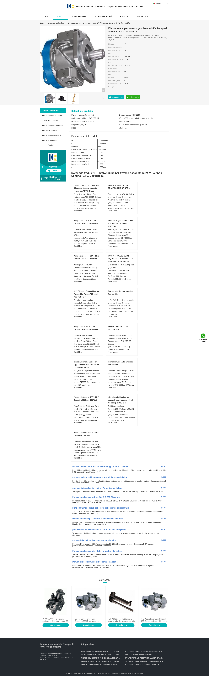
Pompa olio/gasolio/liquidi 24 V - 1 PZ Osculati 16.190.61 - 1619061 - (121, 223)
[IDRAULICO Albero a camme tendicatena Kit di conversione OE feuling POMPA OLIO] (55, 602)
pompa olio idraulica (56, 23)
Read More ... (79, 211)
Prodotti (60, 16)
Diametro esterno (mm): (114, 51)
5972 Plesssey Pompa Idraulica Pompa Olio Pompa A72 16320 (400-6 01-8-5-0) (86, 294)
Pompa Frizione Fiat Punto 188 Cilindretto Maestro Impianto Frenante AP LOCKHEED (86, 188)
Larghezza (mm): (114, 81)
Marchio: (111, 44)
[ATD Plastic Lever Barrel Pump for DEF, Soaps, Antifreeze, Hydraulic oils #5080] (154, 602)
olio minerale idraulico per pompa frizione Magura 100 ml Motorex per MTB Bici (120, 400)
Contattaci (124, 16)
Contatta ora (55, 625)
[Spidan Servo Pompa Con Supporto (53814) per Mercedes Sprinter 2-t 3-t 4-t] (88, 602)
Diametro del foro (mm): (114, 73)
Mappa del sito (143, 16)
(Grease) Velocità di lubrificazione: (115, 67)
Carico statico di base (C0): (115, 60)
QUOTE (163, 466)
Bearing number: (114, 56)
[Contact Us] (203, 338)
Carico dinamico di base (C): (114, 85)
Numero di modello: (115, 47)
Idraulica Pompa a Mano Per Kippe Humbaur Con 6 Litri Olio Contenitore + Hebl (86, 364)
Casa (46, 16)
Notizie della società (103, 16)
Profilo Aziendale (79, 16)
